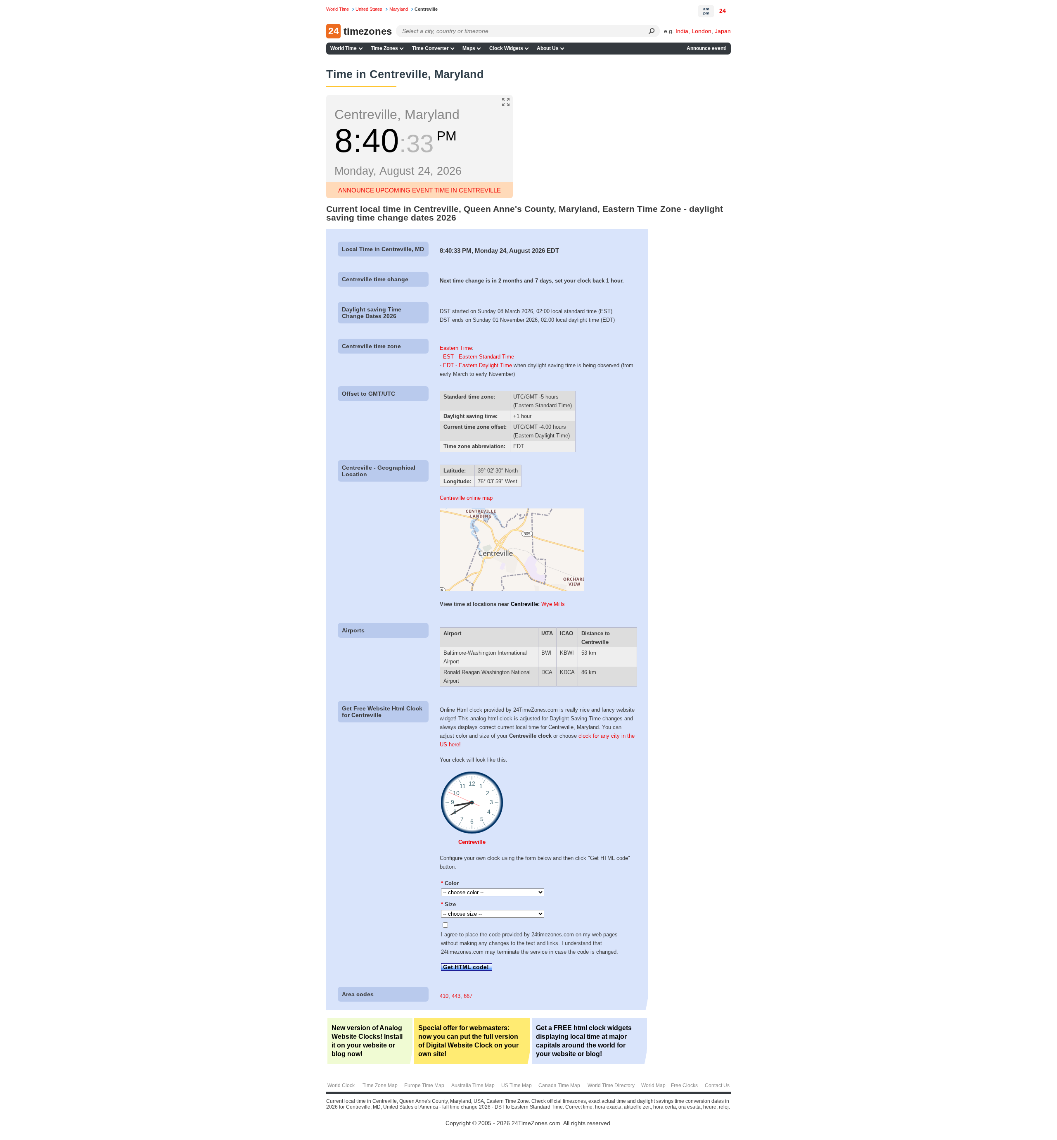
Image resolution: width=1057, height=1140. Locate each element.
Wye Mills (553, 604)
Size (448, 904)
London (701, 31)
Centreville (524, 604)
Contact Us (717, 1085)
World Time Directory (611, 1085)
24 (722, 10)
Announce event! (707, 48)
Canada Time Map (559, 1085)
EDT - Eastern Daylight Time (477, 365)
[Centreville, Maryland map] (512, 589)
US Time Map (516, 1085)
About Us (548, 48)
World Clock (341, 1085)
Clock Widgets (506, 48)
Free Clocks (684, 1085)
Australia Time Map (473, 1085)
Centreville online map (466, 498)
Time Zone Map (380, 1085)
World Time (343, 48)
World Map (653, 1085)
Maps (468, 48)
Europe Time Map (424, 1085)
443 (456, 996)
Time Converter (430, 48)
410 (444, 996)
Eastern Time (456, 348)
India (681, 31)
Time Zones (384, 48)
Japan (723, 31)
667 (468, 996)
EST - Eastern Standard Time (478, 357)
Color (450, 883)
